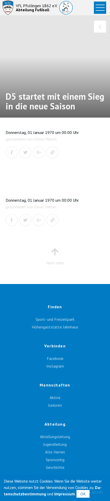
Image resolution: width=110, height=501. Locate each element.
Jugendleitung (55, 444)
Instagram (55, 366)
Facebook (55, 358)
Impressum (64, 493)
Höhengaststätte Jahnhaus (55, 326)
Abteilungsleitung (55, 436)
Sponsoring (55, 459)
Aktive (55, 397)
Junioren (55, 405)
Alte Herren (55, 451)
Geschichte (55, 467)
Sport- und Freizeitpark (55, 319)
